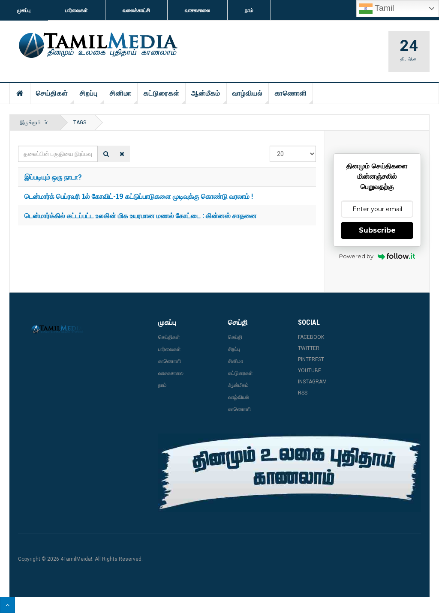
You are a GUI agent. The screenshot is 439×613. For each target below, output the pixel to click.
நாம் (249, 10)
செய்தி (235, 337)
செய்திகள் (52, 93)
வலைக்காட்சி (136, 10)
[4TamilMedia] (96, 46)
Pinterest (311, 359)
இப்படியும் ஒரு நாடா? (53, 176)
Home (20, 93)
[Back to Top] (7, 605)
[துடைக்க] (122, 154)
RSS (302, 393)
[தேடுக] (106, 154)
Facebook (311, 337)
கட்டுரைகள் (162, 93)
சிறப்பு (89, 93)
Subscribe (377, 230)
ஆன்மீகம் (205, 93)
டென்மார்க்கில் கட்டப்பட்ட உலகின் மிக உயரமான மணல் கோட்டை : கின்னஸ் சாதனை (140, 215)
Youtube (309, 371)
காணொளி (291, 93)
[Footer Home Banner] (289, 473)
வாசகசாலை (197, 10)
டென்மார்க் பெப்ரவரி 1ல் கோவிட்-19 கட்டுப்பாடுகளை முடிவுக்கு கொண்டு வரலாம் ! (138, 195)
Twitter (308, 348)
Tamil (383, 7)
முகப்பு (23, 10)
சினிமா (121, 93)
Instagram (312, 382)
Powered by (356, 256)
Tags (79, 123)
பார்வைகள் (76, 10)
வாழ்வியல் (247, 93)
